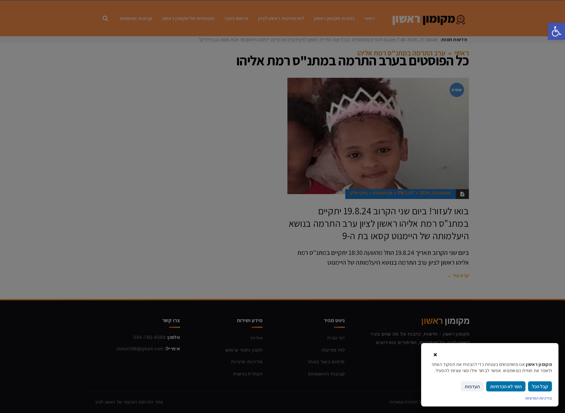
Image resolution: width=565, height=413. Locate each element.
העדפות (472, 386)
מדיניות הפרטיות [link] (538, 398)
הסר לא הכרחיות (506, 386)
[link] (556, 31)
